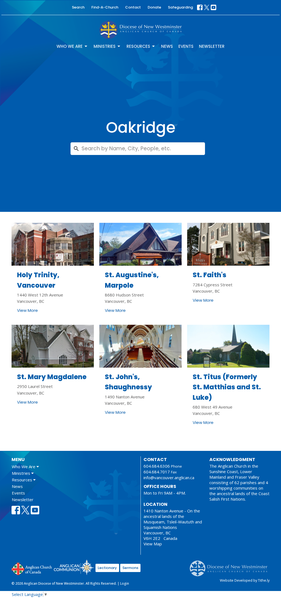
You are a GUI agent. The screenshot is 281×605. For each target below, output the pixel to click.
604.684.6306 (157, 466)
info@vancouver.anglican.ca (169, 477)
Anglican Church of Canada (32, 568)
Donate (154, 7)
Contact (133, 7)
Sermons (130, 567)
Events (185, 46)
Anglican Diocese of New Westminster (230, 565)
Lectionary (107, 567)
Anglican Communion (74, 567)
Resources (138, 46)
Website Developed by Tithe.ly (244, 580)
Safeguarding (180, 7)
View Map (153, 543)
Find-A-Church (104, 7)
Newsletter (211, 46)
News (167, 46)
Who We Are (70, 46)
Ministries (105, 46)
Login (124, 583)
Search (78, 7)
